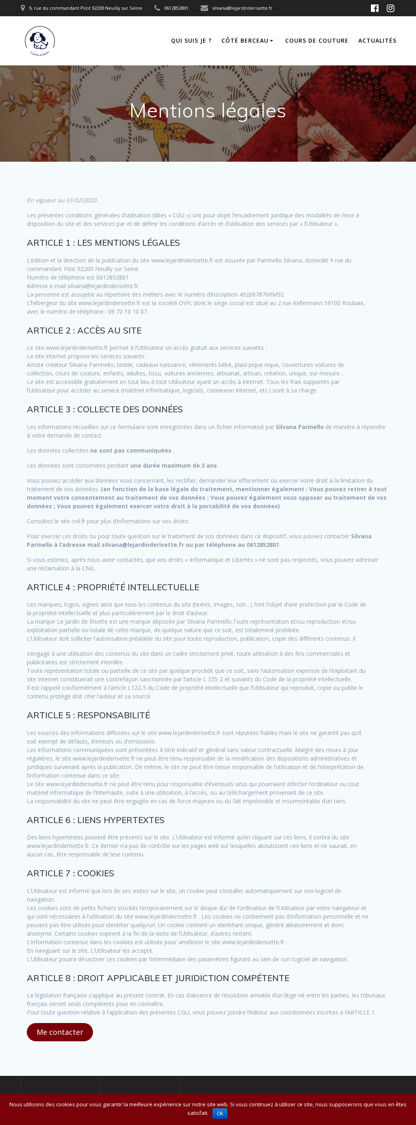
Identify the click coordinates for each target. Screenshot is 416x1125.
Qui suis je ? (191, 40)
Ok (220, 1113)
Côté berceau (245, 40)
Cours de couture (317, 40)
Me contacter (60, 1032)
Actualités (377, 40)
